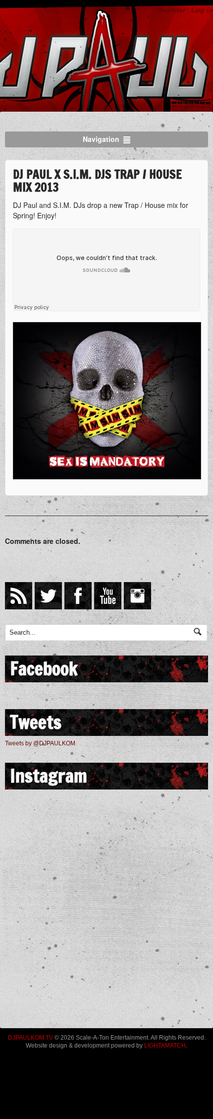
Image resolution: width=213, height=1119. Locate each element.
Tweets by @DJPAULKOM (40, 743)
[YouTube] (107, 595)
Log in (202, 10)
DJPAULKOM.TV (30, 1037)
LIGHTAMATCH (165, 1045)
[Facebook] (78, 595)
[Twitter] (48, 595)
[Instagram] (137, 595)
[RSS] (18, 595)
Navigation (101, 139)
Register (171, 10)
